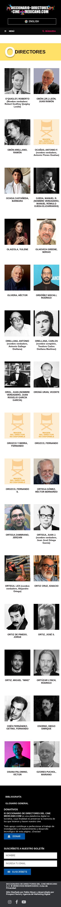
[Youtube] (23, 901)
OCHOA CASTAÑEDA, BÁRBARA (17, 199)
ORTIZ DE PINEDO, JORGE (17, 635)
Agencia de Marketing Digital (36, 894)
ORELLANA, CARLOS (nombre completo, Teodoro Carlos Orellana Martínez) (46, 345)
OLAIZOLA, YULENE (17, 249)
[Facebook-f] (16, 901)
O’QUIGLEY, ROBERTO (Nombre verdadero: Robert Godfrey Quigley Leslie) (17, 102)
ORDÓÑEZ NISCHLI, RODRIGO (46, 296)
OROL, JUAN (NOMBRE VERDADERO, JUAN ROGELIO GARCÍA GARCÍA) (17, 396)
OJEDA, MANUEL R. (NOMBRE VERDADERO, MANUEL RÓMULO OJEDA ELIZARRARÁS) (46, 202)
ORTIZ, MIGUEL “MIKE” (17, 680)
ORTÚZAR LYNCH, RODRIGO (46, 681)
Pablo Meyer (30, 892)
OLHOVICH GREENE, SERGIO (46, 250)
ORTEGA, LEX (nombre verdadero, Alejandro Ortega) (17, 589)
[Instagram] (9, 901)
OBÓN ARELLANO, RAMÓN (17, 151)
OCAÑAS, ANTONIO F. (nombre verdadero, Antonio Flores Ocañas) (46, 152)
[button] (9, 31)
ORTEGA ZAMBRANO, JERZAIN (17, 536)
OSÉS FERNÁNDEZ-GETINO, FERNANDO (17, 727)
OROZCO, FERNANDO (46, 443)
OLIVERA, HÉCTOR (17, 295)
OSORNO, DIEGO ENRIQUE (46, 727)
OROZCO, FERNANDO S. (17, 490)
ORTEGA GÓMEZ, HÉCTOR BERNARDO (46, 490)
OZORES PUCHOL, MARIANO (46, 773)
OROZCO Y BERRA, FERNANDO (17, 444)
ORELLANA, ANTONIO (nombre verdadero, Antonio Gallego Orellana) (17, 345)
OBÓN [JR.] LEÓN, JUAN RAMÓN (46, 100)
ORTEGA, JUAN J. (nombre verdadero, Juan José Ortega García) (46, 539)
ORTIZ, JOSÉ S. (46, 634)
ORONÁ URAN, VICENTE (46, 392)
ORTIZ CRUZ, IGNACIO (46, 586)
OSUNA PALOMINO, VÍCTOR (17, 773)
